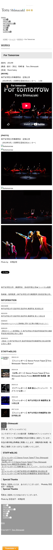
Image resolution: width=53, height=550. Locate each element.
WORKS (20, 39)
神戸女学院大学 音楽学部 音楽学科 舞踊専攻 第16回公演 (22, 309)
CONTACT (7, 32)
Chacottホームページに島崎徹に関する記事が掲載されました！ (25, 323)
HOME (5, 39)
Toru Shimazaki (18, 530)
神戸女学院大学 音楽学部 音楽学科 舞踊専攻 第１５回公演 (23, 316)
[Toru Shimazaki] (26, 4)
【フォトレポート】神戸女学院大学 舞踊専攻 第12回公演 (24, 471)
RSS (3, 523)
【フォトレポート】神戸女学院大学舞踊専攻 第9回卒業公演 (25, 474)
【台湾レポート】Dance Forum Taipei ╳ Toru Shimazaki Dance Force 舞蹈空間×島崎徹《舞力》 (31, 376)
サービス (12, 39)
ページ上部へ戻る (3, 425)
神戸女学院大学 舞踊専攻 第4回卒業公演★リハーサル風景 (26, 287)
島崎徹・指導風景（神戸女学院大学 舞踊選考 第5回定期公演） (26, 294)
